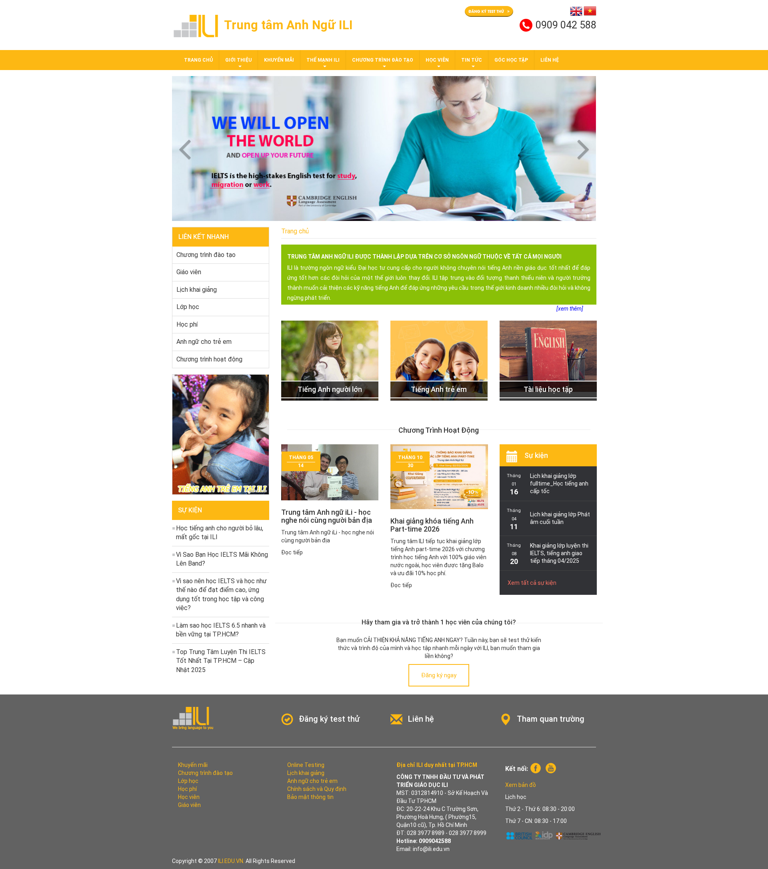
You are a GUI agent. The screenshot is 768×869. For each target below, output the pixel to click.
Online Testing (305, 765)
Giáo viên (188, 272)
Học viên (437, 60)
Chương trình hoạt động (209, 359)
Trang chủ (198, 60)
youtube (551, 768)
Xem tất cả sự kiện (532, 583)
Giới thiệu (238, 60)
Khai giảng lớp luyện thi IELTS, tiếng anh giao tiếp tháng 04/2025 (559, 553)
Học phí (187, 324)
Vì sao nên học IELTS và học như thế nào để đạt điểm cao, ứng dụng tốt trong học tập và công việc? (221, 594)
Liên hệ (549, 60)
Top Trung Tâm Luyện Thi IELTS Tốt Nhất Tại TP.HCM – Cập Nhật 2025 (221, 661)
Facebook (536, 768)
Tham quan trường (550, 719)
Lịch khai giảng (196, 289)
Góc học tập (511, 60)
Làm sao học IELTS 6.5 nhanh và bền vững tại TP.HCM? (221, 630)
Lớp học (187, 307)
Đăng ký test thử (329, 719)
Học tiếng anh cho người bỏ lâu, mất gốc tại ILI (219, 532)
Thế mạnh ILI (323, 60)
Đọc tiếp (292, 552)
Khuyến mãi (279, 60)
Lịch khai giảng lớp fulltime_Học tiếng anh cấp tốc (559, 483)
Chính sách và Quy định (316, 789)
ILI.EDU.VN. (231, 861)
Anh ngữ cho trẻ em (204, 341)
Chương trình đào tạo (382, 60)
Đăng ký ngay (438, 675)
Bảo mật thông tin (310, 797)
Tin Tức (471, 60)
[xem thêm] (569, 308)
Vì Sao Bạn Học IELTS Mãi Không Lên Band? (222, 559)
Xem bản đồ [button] (520, 785)
